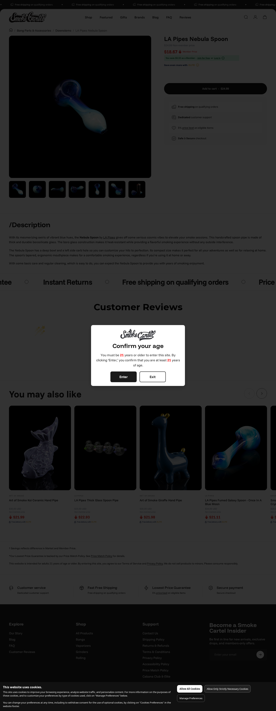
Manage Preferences (190, 698)
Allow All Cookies (189, 689)
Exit (152, 377)
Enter (123, 377)
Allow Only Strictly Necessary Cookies (227, 689)
